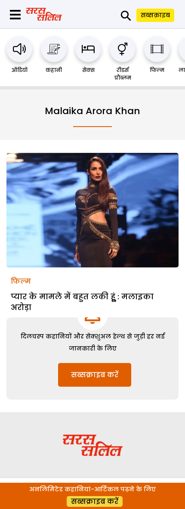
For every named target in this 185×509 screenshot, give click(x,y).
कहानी (54, 70)
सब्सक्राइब (155, 15)
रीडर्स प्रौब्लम (122, 73)
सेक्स (88, 70)
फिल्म (157, 70)
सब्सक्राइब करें (94, 375)
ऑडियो (20, 70)
